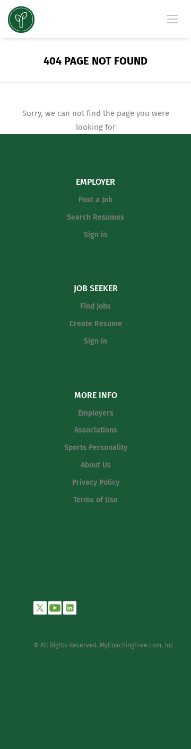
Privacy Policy (95, 482)
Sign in (95, 234)
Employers (96, 413)
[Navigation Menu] (172, 18)
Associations (95, 430)
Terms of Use (95, 499)
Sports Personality (95, 447)
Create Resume (96, 323)
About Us (96, 465)
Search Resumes (95, 217)
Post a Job (95, 199)
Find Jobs (95, 306)
